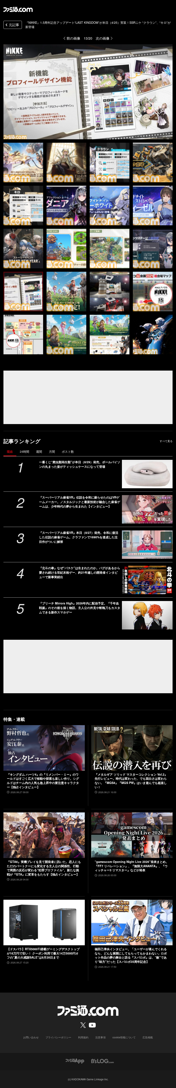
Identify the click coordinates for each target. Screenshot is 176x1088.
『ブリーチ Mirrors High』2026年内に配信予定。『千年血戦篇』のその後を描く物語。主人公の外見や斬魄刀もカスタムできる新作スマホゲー (79, 607)
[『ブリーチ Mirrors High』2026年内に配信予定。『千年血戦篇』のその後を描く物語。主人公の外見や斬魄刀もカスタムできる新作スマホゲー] (147, 615)
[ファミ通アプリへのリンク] (75, 1060)
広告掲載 (148, 1037)
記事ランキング (22, 441)
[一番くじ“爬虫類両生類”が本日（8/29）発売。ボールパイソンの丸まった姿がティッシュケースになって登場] (147, 474)
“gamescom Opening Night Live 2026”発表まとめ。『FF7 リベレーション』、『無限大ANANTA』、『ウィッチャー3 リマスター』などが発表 (132, 866)
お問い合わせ (31, 1037)
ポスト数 (68, 451)
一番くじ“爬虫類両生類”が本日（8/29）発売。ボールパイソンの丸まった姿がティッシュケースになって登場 (79, 464)
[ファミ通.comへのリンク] (18, 9)
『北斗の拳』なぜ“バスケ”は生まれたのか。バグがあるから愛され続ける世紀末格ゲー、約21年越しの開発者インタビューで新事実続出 (79, 572)
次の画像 (102, 38)
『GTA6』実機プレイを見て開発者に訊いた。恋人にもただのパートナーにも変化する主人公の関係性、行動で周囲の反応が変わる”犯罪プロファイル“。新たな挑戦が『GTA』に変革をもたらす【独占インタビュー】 (44, 868)
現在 (10, 451)
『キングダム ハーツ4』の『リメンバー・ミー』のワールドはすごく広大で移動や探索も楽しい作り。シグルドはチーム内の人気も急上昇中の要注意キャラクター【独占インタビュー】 (43, 780)
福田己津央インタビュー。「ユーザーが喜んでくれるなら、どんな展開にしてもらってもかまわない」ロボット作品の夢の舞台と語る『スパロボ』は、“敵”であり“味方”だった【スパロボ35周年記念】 (131, 955)
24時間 (24, 451)
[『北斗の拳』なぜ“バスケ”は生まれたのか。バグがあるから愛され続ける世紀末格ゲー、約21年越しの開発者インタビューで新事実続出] (147, 580)
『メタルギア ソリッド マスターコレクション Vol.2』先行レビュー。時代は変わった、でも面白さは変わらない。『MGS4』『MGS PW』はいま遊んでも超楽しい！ (131, 780)
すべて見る (166, 440)
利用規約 (83, 1037)
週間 (39, 451)
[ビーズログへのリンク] (102, 1060)
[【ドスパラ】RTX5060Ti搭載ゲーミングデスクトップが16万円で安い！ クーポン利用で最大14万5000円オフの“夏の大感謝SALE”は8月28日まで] (44, 922)
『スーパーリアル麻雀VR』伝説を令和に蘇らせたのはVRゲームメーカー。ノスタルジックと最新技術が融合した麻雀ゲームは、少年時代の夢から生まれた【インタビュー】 (79, 501)
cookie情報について (124, 1037)
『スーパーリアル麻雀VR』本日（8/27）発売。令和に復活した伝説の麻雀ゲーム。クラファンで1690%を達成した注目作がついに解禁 (78, 537)
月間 (52, 451)
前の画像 (73, 38)
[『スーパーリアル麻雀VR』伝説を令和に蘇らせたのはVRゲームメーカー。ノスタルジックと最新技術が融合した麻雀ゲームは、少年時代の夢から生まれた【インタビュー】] (147, 509)
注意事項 (100, 1037)
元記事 (14, 24)
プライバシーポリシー (58, 1037)
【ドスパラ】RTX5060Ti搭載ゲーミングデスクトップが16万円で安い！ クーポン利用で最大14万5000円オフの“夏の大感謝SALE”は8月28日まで (43, 953)
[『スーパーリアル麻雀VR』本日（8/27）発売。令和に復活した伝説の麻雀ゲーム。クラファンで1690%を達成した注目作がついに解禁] (147, 544)
